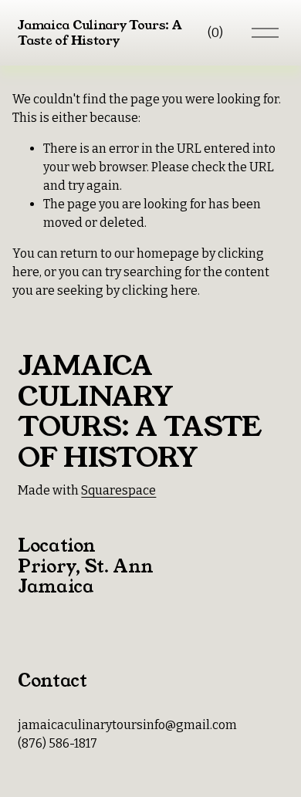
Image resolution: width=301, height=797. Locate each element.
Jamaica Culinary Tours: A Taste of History (99, 32)
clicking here (160, 290)
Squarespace (118, 490)
